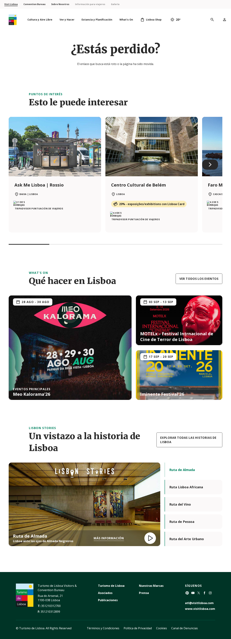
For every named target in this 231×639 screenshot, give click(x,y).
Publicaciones (108, 600)
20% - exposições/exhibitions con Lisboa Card (151, 204)
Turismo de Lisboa (111, 586)
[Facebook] (204, 593)
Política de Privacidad (138, 628)
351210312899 (50, 612)
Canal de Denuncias (184, 628)
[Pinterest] (187, 593)
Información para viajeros (90, 4)
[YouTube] (193, 593)
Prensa (144, 593)
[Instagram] (210, 593)
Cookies (161, 628)
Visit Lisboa (11, 4)
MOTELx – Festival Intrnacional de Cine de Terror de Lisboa (176, 336)
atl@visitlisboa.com (199, 603)
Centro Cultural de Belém (138, 185)
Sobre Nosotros (60, 4)
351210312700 (51, 606)
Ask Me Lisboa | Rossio (39, 185)
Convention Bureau (34, 4)
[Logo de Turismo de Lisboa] (13, 19)
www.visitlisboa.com (200, 609)
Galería (115, 4)
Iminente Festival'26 (162, 394)
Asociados (105, 593)
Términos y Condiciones (103, 628)
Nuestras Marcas (151, 586)
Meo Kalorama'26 (31, 394)
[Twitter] (199, 593)
